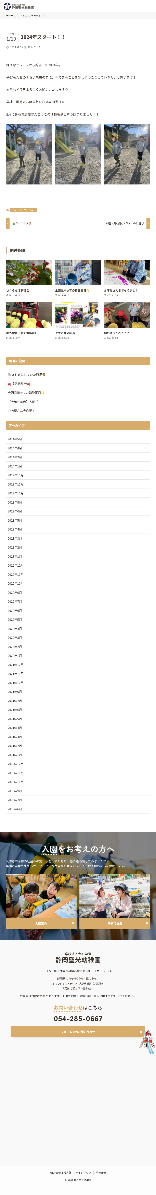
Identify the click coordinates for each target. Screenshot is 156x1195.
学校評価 (100, 1173)
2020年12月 (16, 764)
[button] (150, 6)
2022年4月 (15, 628)
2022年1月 (15, 655)
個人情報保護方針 (60, 1173)
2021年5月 (15, 719)
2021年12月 (16, 664)
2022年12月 (16, 565)
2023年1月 (15, 556)
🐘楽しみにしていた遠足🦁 (27, 374)
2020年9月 (15, 791)
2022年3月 (15, 637)
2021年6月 (15, 709)
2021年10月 (16, 683)
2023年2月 (15, 547)
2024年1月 (15, 466)
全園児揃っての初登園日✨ (26, 392)
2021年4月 (15, 728)
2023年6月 (15, 511)
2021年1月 (15, 755)
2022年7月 (15, 601)
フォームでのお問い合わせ (78, 1032)
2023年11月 (16, 484)
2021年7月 (15, 701)
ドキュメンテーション (23, 210)
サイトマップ (83, 1173)
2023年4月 (15, 529)
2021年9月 (15, 691)
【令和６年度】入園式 (23, 402)
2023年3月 (15, 538)
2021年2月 (15, 746)
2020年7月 (15, 800)
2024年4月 (15, 448)
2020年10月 (16, 782)
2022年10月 (16, 583)
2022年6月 (15, 610)
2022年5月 (15, 619)
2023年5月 (15, 520)
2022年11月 (16, 574)
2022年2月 (15, 646)
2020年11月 (16, 773)
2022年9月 (15, 592)
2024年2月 (15, 457)
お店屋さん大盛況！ (21, 410)
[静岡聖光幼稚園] (18, 6)
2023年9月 (15, 502)
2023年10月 (16, 493)
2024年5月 (15, 439)
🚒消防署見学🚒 (19, 384)
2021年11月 (16, 673)
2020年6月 (15, 809)
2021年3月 (15, 737)
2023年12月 (16, 475)
